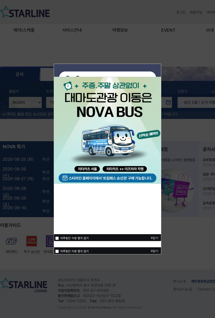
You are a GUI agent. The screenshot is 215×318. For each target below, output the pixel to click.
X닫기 (154, 251)
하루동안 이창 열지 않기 (74, 251)
